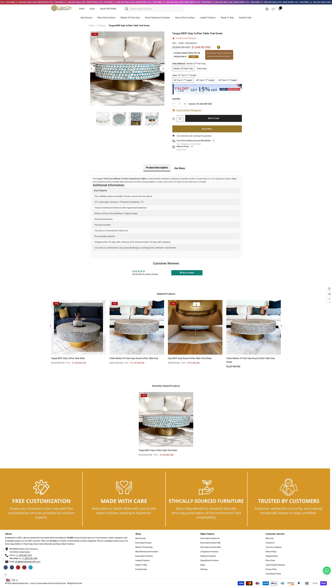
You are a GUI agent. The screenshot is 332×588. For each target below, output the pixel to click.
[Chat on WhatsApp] (327, 570)
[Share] (174, 119)
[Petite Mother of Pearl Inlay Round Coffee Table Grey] (137, 327)
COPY (193, 57)
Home (91, 25)
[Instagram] (12, 567)
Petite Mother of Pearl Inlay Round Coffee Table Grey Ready (250, 360)
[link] (180, 118)
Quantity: (176, 99)
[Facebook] (6, 567)
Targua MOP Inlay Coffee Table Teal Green (158, 450)
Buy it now (207, 129)
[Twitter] (30, 567)
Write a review (187, 272)
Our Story (179, 168)
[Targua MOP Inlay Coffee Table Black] (78, 327)
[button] (91, 68)
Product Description (157, 167)
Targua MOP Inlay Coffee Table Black (68, 358)
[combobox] (156, 9)
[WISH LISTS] (273, 9)
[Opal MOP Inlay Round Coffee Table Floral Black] (195, 327)
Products (101, 25)
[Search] (153, 9)
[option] (127, 68)
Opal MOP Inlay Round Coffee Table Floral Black (190, 358)
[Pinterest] (18, 567)
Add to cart (213, 118)
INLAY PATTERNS (108, 9)
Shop (82, 9)
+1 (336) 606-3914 (24, 555)
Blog (92, 9)
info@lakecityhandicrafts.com (27, 561)
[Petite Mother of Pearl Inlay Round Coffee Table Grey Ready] (253, 327)
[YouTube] (24, 567)
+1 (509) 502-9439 (29, 558)
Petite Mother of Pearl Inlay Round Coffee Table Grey (134, 358)
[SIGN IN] (267, 8)
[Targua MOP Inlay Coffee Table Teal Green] (166, 419)
